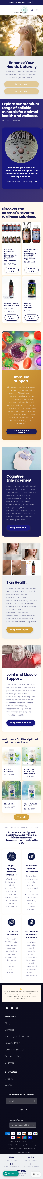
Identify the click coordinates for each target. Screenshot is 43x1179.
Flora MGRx (9, 804)
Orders (9, 1078)
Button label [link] (21, 84)
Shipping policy (29, 1148)
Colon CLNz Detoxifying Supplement (29, 771)
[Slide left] (16, 196)
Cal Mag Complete (8, 770)
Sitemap (9, 1062)
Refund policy (13, 1056)
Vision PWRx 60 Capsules (30, 805)
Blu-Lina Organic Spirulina (28, 305)
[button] (4, 10)
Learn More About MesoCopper (20, 181)
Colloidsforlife (20, 1142)
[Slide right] (26, 196)
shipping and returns (17, 1036)
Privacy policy (31, 1145)
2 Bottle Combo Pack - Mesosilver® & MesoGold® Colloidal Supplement (31, 254)
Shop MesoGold (18, 527)
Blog (7, 1023)
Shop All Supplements (11, 120)
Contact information (23, 1152)
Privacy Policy (13, 1042)
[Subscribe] (34, 1101)
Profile (8, 1085)
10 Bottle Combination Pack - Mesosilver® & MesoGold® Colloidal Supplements (10, 255)
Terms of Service (15, 1049)
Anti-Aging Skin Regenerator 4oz (11, 304)
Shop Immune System (21, 431)
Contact (9, 1029)
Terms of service (16, 1148)
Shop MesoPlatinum (20, 722)
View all (21, 817)
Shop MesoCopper (19, 629)
